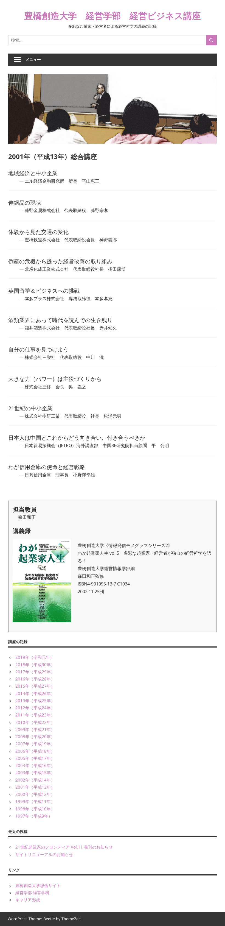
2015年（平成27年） (35, 686)
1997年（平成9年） (33, 816)
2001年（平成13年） (35, 787)
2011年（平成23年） (35, 715)
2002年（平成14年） (35, 780)
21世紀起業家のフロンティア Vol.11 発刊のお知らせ (64, 847)
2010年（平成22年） (35, 722)
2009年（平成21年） (35, 729)
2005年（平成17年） (35, 758)
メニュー (33, 59)
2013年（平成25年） (35, 700)
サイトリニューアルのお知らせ (44, 854)
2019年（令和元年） (34, 657)
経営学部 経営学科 (32, 892)
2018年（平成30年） (35, 664)
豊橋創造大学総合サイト (38, 885)
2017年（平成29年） (35, 671)
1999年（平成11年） (35, 801)
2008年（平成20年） (35, 736)
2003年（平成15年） (35, 772)
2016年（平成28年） (35, 679)
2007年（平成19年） (35, 743)
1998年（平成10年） (35, 808)
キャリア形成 (27, 899)
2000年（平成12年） (35, 794)
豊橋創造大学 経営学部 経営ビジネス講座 (112, 15)
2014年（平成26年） (35, 693)
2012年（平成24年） (35, 707)
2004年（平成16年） (35, 765)
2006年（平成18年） (35, 751)
